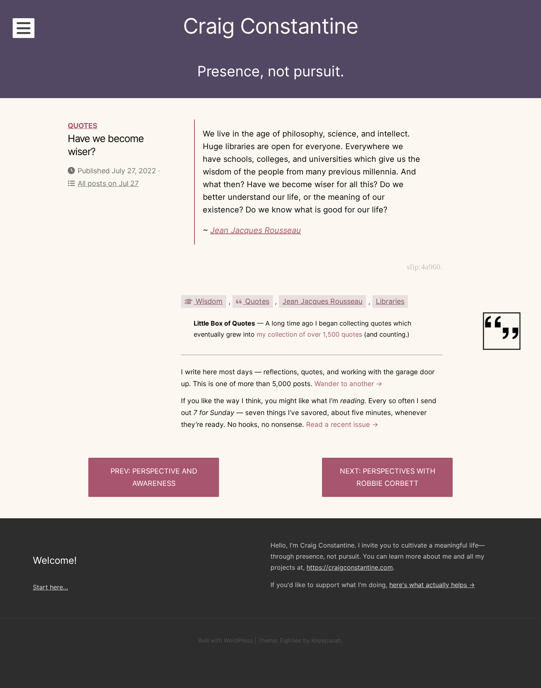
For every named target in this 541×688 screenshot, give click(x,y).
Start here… (50, 587)
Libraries (390, 301)
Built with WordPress (225, 640)
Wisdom (208, 301)
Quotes (82, 125)
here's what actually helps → (432, 585)
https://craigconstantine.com (350, 567)
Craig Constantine (270, 26)
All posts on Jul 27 (108, 183)
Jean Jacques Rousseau (255, 230)
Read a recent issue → (342, 424)
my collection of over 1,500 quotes (309, 334)
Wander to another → (348, 383)
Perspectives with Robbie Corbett (395, 477)
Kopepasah (326, 640)
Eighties (290, 640)
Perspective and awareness (164, 477)
